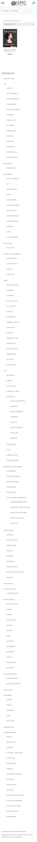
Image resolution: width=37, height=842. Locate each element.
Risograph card (17, 518)
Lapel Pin (14, 433)
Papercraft (11, 343)
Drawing (10, 115)
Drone (9, 609)
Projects (10, 779)
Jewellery (11, 327)
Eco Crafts (11, 306)
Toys (8, 450)
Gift (5, 371)
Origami (10, 333)
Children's (7, 174)
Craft (9, 194)
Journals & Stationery (12, 467)
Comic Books (12, 264)
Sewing (10, 577)
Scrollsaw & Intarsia (15, 795)
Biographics (12, 168)
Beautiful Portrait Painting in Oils (10, 50)
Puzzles (10, 226)
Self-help (10, 721)
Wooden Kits (8, 727)
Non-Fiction (8, 583)
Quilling (10, 359)
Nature (10, 630)
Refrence (10, 652)
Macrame (10, 561)
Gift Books (11, 386)
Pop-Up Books (12, 221)
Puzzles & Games (10, 674)
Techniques (11, 662)
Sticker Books (12, 237)
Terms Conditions (16, 837)
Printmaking (12, 354)
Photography (9, 599)
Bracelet (14, 406)
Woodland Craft (14, 806)
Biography (7, 164)
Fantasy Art (11, 120)
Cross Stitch (12, 540)
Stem (9, 232)
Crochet (10, 535)
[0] (33, 3)
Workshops (11, 816)
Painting (10, 136)
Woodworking (9, 732)
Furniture (11, 758)
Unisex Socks (12, 455)
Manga (9, 269)
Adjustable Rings (18, 401)
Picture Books (13, 216)
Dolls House (12, 301)
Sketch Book (12, 152)
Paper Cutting (12, 338)
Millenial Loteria (14, 684)
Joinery (10, 769)
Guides (9, 614)
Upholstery (11, 365)
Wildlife (10, 668)
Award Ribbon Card (19, 502)
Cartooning (11, 258)
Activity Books (13, 178)
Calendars (11, 471)
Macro (9, 625)
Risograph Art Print (19, 512)
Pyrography (12, 785)
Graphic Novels (13, 205)
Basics (9, 737)
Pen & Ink (10, 141)
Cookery (10, 295)
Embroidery (11, 545)
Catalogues (5, 835)
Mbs (8, 715)
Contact (13, 835)
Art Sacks (11, 375)
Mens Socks (11, 444)
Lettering (10, 125)
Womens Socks (13, 460)
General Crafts (13, 322)
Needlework (12, 567)
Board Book (12, 189)
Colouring (7, 243)
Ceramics (10, 290)
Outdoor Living (9, 589)
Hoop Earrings (17, 427)
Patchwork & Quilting (16, 572)
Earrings (14, 417)
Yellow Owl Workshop (16, 497)
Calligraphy (12, 104)
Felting (10, 551)
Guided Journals (14, 476)
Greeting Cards (13, 391)
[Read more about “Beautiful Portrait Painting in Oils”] (10, 44)
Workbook (11, 492)
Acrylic (10, 88)
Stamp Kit (14, 523)
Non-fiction (11, 210)
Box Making (11, 742)
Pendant (14, 438)
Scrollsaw (7, 690)
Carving (10, 747)
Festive (9, 311)
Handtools (11, 763)
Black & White (12, 604)
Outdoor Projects (14, 774)
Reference (11, 147)
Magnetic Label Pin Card (20, 507)
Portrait (10, 641)
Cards (9, 381)
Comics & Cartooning (12, 254)
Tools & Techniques (14, 800)
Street (9, 657)
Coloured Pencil (14, 109)
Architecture (8, 78)
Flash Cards (12, 200)
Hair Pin (14, 422)
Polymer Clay (12, 349)
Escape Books (12, 678)
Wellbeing (7, 695)
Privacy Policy (22, 835)
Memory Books (13, 482)
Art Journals (12, 93)
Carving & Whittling (15, 753)
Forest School (13, 593)
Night (9, 636)
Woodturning (12, 811)
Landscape (11, 620)
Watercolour (12, 157)
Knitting (10, 556)
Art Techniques (13, 99)
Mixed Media (11, 131)
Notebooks (11, 487)
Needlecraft (8, 530)
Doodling (11, 248)
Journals (10, 710)
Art (4, 84)
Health (9, 705)
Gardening (11, 317)
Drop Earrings (17, 411)
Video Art (11, 274)
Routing (10, 790)
